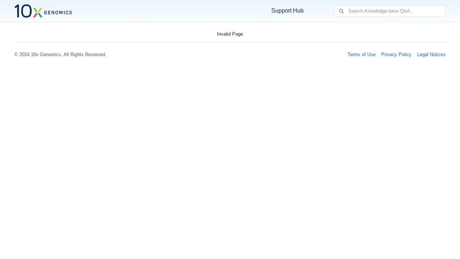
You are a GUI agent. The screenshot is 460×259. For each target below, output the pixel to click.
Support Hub (287, 11)
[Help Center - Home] (43, 11)
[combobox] (396, 11)
